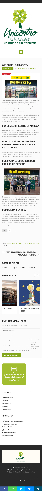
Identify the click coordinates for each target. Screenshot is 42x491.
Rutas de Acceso (7, 435)
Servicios (5, 406)
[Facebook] (17, 480)
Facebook (5, 268)
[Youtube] (24, 480)
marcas (26, 243)
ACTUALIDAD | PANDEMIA (27, 255)
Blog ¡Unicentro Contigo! (15, 470)
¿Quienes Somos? (7, 430)
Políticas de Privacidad (9, 427)
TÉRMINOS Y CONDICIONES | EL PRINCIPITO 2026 (19, 309)
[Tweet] (21, 488)
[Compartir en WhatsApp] (12, 488)
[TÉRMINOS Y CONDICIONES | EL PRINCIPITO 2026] (21, 293)
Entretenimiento (7, 397)
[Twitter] (20, 480)
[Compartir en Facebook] (4, 488)
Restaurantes (6, 403)
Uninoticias (32, 68)
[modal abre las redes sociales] (38, 488)
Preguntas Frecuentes (9, 424)
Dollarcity (20, 243)
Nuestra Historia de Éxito (21, 468)
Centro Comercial (12, 243)
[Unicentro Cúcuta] (21, 26)
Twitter (22, 268)
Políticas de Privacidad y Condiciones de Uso (21, 472)
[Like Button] (4, 230)
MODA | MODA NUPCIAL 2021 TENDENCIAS (21, 252)
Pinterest (32, 268)
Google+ (14, 268)
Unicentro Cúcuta (34, 243)
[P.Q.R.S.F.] (14, 374)
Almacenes (5, 400)
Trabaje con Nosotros (9, 433)
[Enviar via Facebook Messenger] (29, 488)
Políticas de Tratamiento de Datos (13, 421)
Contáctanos (30, 470)
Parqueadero (6, 409)
